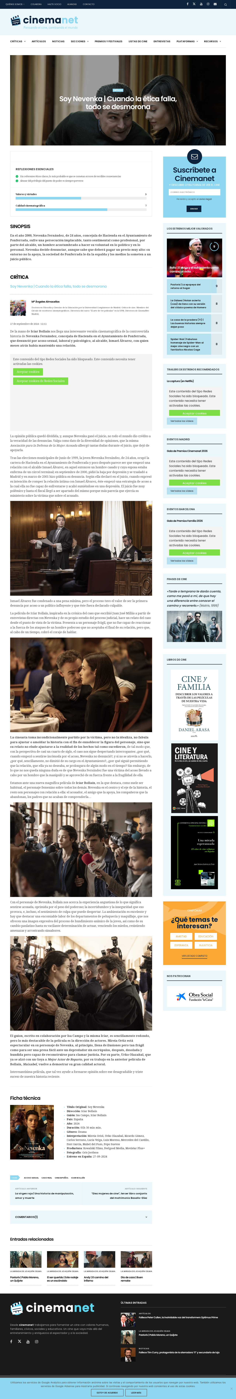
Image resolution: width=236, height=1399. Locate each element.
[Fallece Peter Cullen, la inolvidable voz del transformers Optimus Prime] (128, 1320)
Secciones (78, 41)
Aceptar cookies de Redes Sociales (41, 381)
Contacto (88, 4)
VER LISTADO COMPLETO (194, 955)
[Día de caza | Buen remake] (136, 1259)
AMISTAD (181, 936)
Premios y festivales (108, 41)
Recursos (211, 41)
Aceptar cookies (28, 372)
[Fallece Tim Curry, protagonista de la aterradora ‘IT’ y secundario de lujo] (128, 1355)
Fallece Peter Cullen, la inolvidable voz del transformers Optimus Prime (178, 1317)
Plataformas (186, 41)
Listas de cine (138, 41)
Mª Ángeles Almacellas (46, 301)
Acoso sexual (31, 1177)
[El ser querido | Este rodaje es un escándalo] (62, 1259)
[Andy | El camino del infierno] (99, 1259)
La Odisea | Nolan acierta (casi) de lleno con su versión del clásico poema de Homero (188, 304)
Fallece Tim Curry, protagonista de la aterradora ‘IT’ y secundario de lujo (179, 1352)
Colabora (36, 4)
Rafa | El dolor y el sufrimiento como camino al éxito (194, 269)
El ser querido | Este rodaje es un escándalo (62, 1278)
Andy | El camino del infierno (96, 1278)
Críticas (16, 41)
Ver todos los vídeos (182, 421)
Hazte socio (54, 4)
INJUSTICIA (205, 945)
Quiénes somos (14, 4)
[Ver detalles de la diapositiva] (194, 996)
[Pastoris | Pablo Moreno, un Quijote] (25, 1259)
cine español (61, 1177)
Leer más (136, 1392)
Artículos (39, 41)
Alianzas (72, 4)
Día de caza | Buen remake (132, 1278)
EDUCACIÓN (205, 936)
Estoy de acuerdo (107, 1392)
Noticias (58, 41)
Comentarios (26, 1217)
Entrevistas (162, 41)
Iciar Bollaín (78, 1177)
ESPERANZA (181, 945)
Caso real (46, 1177)
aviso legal (205, 199)
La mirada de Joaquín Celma (25, 1271)
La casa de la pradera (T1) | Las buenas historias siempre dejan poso (188, 323)
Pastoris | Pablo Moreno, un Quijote (24, 1278)
